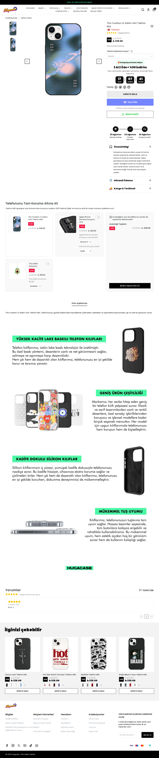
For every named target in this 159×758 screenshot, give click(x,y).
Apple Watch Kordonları (102, 8)
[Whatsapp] (36, 745)
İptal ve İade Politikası (115, 46)
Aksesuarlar (124, 8)
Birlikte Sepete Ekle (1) (130, 285)
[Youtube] (24, 745)
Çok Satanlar (82, 8)
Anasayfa (30, 8)
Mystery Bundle (80, 11)
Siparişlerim (66, 723)
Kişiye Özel (93, 731)
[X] (18, 745)
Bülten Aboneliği (68, 731)
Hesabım (65, 719)
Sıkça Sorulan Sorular (42, 723)
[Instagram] (12, 745)
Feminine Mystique (97, 723)
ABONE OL (147, 735)
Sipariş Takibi (96, 11)
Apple (40, 8)
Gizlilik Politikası (11, 719)
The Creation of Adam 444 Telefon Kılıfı (38, 218)
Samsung (54, 8)
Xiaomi (67, 8)
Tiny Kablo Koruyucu (33, 264)
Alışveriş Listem (67, 727)
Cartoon (92, 727)
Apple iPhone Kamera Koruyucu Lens (87, 219)
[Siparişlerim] (148, 9)
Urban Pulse (26, 18)
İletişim (36, 727)
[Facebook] (6, 745)
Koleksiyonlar (61, 11)
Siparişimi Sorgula (40, 719)
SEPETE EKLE (130, 94)
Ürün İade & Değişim (42, 731)
